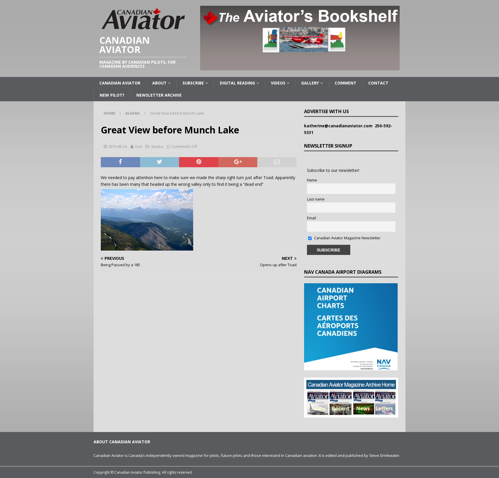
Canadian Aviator (119, 83)
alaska (157, 146)
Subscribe (193, 83)
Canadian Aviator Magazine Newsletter (347, 238)
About (159, 83)
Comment (345, 83)
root (138, 146)
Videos (278, 83)
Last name (316, 199)
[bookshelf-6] (300, 67)
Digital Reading (237, 83)
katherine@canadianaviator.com (339, 125)
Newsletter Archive (159, 95)
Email (311, 218)
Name (312, 180)
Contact (378, 83)
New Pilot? (112, 95)
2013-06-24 (117, 146)
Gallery (310, 83)
